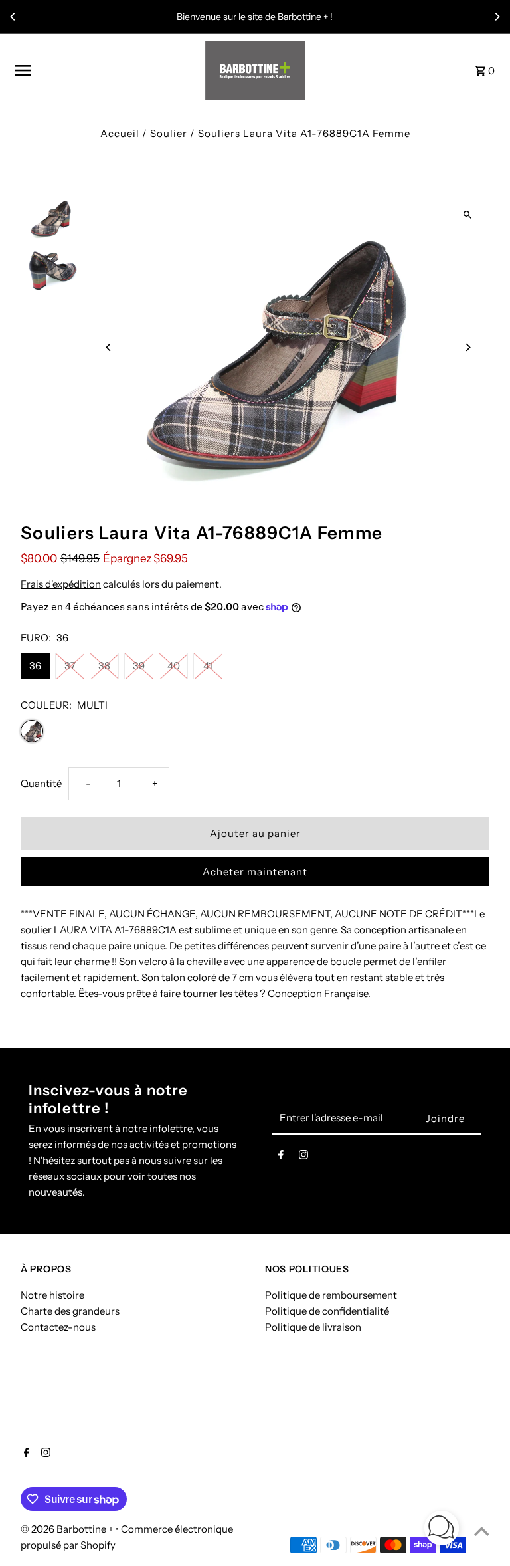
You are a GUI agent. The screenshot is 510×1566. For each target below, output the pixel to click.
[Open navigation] (105, 70)
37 (70, 665)
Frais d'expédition (61, 584)
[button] (441, 1530)
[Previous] (13, 17)
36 (35, 665)
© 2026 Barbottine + (68, 1529)
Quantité (41, 783)
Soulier (168, 133)
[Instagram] (303, 1157)
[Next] (497, 17)
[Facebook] (281, 1157)
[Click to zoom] (468, 214)
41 (207, 665)
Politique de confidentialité (327, 1311)
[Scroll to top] (482, 1531)
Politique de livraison (313, 1327)
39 (139, 665)
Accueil (119, 133)
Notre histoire (52, 1295)
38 (104, 665)
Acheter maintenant (255, 871)
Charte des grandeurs (70, 1311)
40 (173, 665)
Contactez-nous (58, 1327)
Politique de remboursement (331, 1295)
